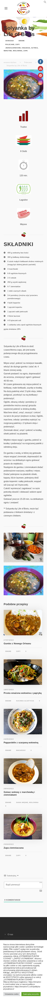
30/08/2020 (9, 40)
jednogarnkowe (13, 47)
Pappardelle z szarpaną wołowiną (21, 742)
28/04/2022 (9, 789)
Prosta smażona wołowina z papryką (23, 693)
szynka (34, 47)
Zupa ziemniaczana (14, 848)
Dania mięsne (22, 802)
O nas (10, 934)
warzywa (8, 50)
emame (22, 40)
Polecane (9, 44)
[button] (41, 2)
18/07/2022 (9, 690)
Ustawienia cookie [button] (12, 994)
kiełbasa (26, 47)
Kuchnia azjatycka (25, 701)
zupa (25, 50)
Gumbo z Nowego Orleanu (17, 643)
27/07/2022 (9, 640)
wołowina (17, 50)
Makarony (21, 750)
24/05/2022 (9, 739)
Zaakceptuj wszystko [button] (31, 994)
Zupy (17, 44)
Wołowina (34, 802)
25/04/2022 (9, 844)
